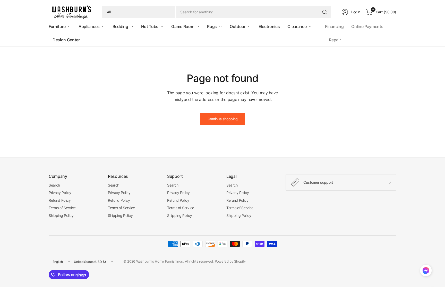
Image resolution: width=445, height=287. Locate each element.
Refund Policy (60, 200)
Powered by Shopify (230, 261)
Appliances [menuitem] (89, 26)
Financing (334, 26)
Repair (335, 39)
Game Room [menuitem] (182, 26)
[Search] (324, 12)
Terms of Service (62, 208)
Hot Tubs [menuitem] (149, 26)
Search (54, 185)
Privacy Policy (60, 192)
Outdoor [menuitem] (238, 26)
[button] (426, 272)
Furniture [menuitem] (57, 26)
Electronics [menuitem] (269, 26)
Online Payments (367, 26)
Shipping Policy (61, 215)
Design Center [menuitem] (66, 39)
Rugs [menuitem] (212, 26)
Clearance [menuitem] (296, 26)
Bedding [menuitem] (120, 26)
